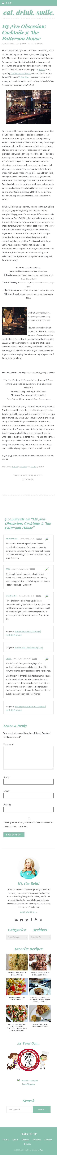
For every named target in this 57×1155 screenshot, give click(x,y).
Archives (37, 1139)
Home (6, 1139)
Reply (39, 539)
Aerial (42, 69)
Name (7, 777)
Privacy (27, 1144)
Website (7, 804)
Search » (42, 1109)
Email (6, 790)
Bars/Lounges (20, 475)
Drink (30, 475)
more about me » (28, 912)
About (15, 1139)
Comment (9, 744)
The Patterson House (20, 73)
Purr (41, 1150)
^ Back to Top (28, 1134)
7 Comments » (37, 43)
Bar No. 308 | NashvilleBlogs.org (29, 647)
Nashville (38, 475)
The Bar (33, 467)
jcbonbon (23, 467)
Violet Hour (24, 77)
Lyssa (8, 658)
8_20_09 (15, 467)
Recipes (25, 1139)
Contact (48, 1139)
